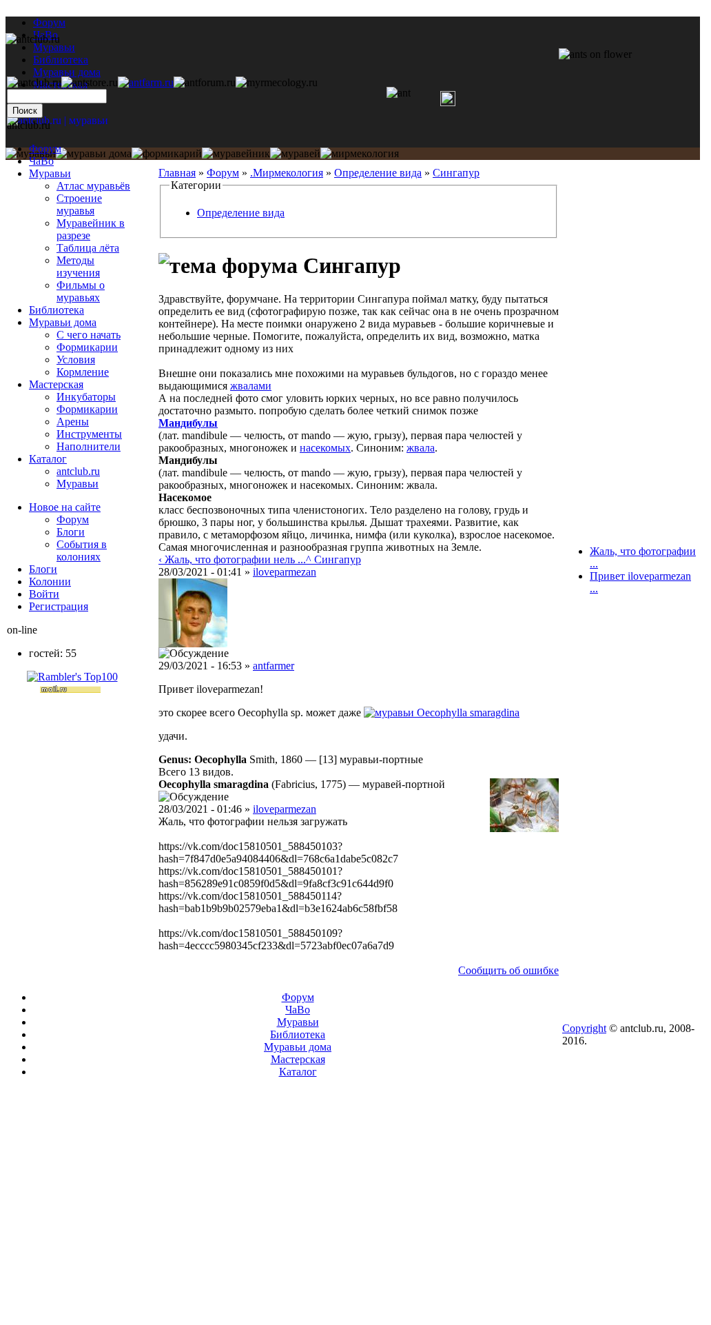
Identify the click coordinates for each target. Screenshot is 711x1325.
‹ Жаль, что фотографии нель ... (232, 559)
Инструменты (89, 434)
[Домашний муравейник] (146, 82)
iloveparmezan (284, 572)
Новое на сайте (65, 507)
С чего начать (88, 335)
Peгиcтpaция (58, 606)
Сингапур (456, 173)
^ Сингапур (333, 559)
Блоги (70, 532)
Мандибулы (188, 423)
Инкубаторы (86, 397)
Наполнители (88, 446)
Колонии (50, 581)
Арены (72, 421)
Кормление (82, 372)
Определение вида (378, 173)
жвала (420, 448)
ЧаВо (41, 161)
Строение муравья (79, 204)
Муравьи (50, 173)
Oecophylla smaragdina (468, 712)
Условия (75, 359)
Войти (44, 594)
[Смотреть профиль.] (192, 643)
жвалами (250, 386)
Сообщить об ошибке (508, 970)
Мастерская (56, 384)
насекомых (325, 448)
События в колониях (81, 550)
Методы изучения (78, 266)
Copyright (584, 1028)
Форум (49, 22)
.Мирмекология (286, 173)
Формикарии (87, 347)
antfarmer (273, 665)
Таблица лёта (87, 248)
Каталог (48, 459)
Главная (177, 173)
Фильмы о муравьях (80, 291)
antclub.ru (78, 471)
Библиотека (56, 310)
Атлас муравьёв (93, 186)
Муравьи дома (62, 322)
